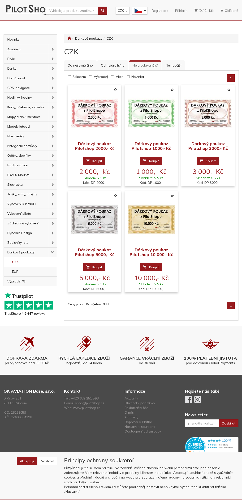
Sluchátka (15, 184)
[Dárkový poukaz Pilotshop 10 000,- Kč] (151, 219)
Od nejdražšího (113, 65)
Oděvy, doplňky (19, 155)
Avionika (14, 49)
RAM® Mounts (18, 175)
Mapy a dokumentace (24, 117)
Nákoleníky (15, 136)
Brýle (11, 59)
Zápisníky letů (17, 242)
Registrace (160, 10)
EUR (15, 271)
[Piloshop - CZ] (139, 10)
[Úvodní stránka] (69, 38)
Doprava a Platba (138, 422)
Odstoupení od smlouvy (143, 431)
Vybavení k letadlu (21, 204)
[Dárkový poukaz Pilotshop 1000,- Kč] (151, 113)
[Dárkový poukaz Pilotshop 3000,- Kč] (208, 113)
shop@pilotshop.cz (89, 403)
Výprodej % (16, 281)
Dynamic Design (19, 233)
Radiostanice (17, 165)
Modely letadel (18, 126)
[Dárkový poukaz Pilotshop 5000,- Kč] (94, 219)
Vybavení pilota (19, 213)
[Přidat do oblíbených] (115, 90)
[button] (52, 49)
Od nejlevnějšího (80, 65)
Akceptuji (27, 461)
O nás (129, 412)
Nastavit (47, 461)
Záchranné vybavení (23, 223)
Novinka (137, 77)
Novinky (13, 39)
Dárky (11, 68)
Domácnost (16, 78)
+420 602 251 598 (85, 398)
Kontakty (131, 417)
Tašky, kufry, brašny (22, 194)
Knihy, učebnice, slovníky (25, 107)
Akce (119, 77)
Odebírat (228, 423)
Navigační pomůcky (22, 146)
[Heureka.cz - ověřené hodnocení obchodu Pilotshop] (211, 447)
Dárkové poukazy (21, 252)
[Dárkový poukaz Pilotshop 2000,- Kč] (94, 113)
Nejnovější (173, 65)
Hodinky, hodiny (19, 97)
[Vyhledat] (102, 11)
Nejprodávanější (145, 65)
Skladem (79, 77)
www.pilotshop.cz (86, 408)
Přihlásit (181, 10)
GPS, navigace (18, 88)
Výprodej (101, 77)
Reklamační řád (136, 408)
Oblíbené (231, 10)
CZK (121, 10)
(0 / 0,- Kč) (206, 10)
